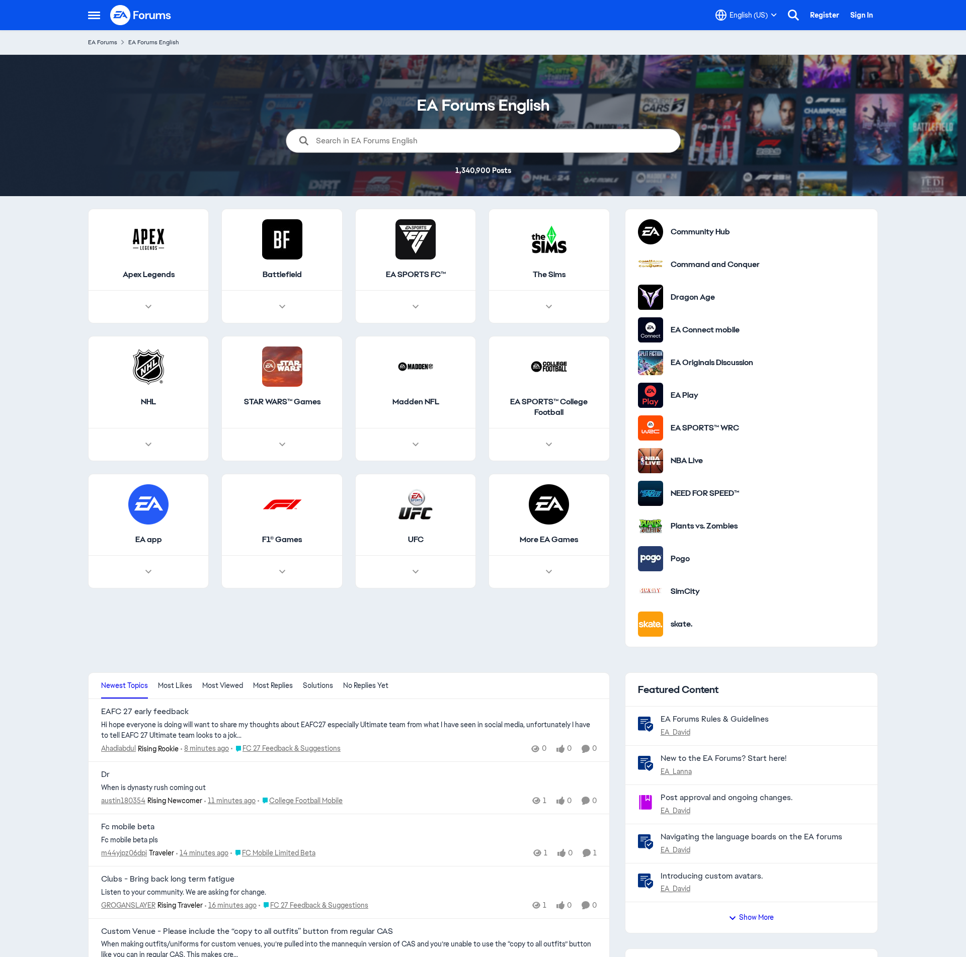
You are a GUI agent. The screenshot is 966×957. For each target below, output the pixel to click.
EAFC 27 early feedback (145, 712)
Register (824, 15)
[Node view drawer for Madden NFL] (416, 445)
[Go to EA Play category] (650, 395)
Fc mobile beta (127, 827)
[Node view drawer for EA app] (148, 572)
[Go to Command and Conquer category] (650, 264)
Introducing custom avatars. (712, 876)
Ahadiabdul (118, 748)
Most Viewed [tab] (222, 685)
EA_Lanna (676, 771)
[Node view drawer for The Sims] (549, 307)
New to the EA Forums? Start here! (723, 758)
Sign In (861, 15)
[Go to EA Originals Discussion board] (650, 362)
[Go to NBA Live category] (650, 460)
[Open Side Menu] (94, 15)
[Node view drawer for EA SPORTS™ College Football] (549, 445)
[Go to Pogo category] (650, 558)
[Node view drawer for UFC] (416, 572)
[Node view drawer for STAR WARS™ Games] (282, 445)
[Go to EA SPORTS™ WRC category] (650, 428)
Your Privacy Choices (729, 918)
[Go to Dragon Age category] (650, 297)
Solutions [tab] (318, 685)
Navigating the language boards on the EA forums (751, 836)
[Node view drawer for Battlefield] (282, 307)
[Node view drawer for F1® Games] (282, 572)
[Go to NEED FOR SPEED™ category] (650, 493)
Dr (105, 774)
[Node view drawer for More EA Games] (549, 572)
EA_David (675, 732)
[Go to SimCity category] (650, 591)
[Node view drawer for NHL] (148, 445)
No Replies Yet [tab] (365, 685)
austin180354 (123, 800)
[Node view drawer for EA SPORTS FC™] (416, 307)
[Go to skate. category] (650, 624)
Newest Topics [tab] (124, 685)
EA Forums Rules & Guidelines (715, 719)
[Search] (793, 15)
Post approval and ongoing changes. (726, 797)
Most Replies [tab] (273, 685)
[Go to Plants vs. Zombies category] (650, 526)
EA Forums (102, 42)
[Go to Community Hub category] (650, 231)
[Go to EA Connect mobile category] (650, 329)
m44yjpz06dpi (124, 852)
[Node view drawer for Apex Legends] (148, 307)
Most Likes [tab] (175, 685)
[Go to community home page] (141, 15)
